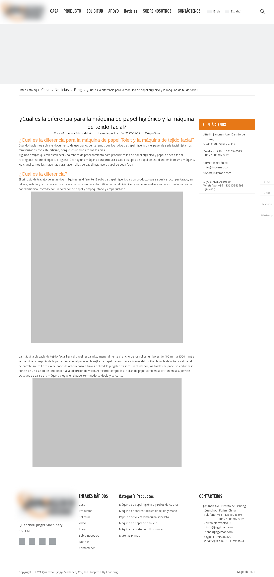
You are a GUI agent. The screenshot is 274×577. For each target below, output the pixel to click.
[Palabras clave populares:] (262, 11)
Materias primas (129, 535)
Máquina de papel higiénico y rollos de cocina (148, 504)
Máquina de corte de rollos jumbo (141, 529)
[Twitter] (42, 541)
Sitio (157, 133)
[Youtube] (52, 541)
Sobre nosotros (89, 535)
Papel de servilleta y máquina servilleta (144, 517)
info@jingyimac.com (217, 167)
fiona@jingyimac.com (217, 173)
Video (82, 523)
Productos (85, 511)
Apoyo (83, 529)
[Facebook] (22, 541)
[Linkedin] (32, 541)
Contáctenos (87, 548)
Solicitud (84, 517)
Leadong (112, 572)
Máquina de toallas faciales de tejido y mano (148, 511)
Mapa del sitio (246, 572)
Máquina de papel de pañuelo (138, 523)
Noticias (84, 542)
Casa (82, 504)
